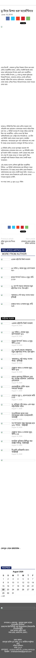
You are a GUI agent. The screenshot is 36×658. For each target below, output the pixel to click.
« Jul (3, 596)
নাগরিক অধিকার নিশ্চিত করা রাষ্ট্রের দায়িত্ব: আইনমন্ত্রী (22, 442)
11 (18, 582)
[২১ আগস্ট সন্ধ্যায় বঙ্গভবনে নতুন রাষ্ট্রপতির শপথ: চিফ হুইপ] (5, 288)
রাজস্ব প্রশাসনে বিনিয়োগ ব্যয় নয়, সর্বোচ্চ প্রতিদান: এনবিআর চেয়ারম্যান (23, 378)
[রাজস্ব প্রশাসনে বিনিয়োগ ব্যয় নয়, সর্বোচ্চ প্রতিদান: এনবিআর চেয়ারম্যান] (5, 379)
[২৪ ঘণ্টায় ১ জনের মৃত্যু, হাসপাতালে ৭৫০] (5, 270)
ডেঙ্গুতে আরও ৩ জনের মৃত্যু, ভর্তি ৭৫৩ (22, 305)
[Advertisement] (18, 47)
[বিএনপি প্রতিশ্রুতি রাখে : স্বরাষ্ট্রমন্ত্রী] (5, 452)
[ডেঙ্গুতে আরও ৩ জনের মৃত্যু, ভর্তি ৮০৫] (5, 434)
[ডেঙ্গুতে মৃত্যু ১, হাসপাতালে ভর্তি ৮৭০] (5, 398)
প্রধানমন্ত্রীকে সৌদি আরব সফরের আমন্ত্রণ (20, 387)
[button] (33, 2)
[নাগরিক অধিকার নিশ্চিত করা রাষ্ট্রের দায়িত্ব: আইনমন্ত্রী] (5, 443)
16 (8, 586)
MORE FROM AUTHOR (14, 254)
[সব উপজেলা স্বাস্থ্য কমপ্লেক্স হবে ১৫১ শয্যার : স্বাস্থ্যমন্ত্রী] (5, 425)
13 (28, 582)
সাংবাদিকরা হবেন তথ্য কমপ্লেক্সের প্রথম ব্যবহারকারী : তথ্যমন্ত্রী (23, 415)
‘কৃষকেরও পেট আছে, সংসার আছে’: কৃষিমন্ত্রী (23, 296)
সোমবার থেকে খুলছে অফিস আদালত (28, 242)
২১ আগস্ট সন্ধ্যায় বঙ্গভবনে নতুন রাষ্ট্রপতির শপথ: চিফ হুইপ (22, 287)
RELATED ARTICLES (13, 250)
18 (18, 586)
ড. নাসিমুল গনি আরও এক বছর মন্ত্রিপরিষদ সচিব (23, 405)
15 (3, 586)
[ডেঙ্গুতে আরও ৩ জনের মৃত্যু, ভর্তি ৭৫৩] (5, 306)
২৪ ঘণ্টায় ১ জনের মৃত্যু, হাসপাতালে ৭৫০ (23, 269)
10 (13, 582)
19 (23, 586)
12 (23, 582)
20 (28, 586)
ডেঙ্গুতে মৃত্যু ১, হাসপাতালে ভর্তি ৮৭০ (23, 396)
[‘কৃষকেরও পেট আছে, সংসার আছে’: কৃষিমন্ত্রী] (5, 297)
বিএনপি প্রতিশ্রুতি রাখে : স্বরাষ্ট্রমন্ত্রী (21, 451)
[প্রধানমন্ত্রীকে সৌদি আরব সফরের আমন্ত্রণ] (5, 389)
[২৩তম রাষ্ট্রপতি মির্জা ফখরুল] (5, 261)
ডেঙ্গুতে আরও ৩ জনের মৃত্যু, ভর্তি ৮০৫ (22, 433)
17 (13, 586)
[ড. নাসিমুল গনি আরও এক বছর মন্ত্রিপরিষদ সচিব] (5, 407)
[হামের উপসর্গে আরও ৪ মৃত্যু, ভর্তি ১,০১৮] (5, 279)
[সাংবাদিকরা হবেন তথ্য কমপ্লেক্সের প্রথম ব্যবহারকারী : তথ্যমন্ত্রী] (5, 416)
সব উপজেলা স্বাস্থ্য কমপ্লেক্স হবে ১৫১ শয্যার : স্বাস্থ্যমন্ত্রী (23, 424)
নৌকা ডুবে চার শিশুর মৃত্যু (8, 242)
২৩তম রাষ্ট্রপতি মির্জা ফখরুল (20, 259)
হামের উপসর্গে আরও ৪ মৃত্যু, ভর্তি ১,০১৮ (22, 278)
